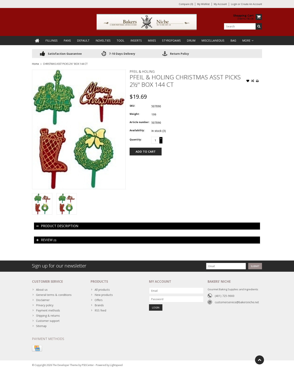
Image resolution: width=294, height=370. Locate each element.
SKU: (132, 105)
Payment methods (48, 310)
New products (104, 295)
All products (102, 289)
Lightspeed (116, 365)
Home (35, 64)
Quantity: (136, 139)
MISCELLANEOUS (212, 40)
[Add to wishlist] (248, 81)
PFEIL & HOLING (142, 71)
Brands (99, 305)
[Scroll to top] (259, 359)
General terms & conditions (54, 295)
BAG (233, 40)
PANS (67, 40)
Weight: (135, 114)
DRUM (191, 40)
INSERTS (136, 40)
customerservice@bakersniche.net (237, 302)
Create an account (251, 4)
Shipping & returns (48, 315)
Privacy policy (44, 305)
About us (42, 289)
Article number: (140, 122)
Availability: (137, 130)
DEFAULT (83, 40)
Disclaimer (43, 300)
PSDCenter (88, 365)
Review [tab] (48, 240)
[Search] (259, 26)
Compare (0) (186, 4)
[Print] (257, 81)
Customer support (48, 321)
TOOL (120, 40)
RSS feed (100, 310)
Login (234, 4)
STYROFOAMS (171, 40)
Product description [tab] (59, 226)
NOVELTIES (103, 40)
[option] (42, 204)
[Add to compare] (252, 81)
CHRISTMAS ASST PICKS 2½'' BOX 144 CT (65, 64)
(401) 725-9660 (224, 296)
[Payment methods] (37, 348)
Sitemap (41, 326)
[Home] (37, 40)
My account (220, 4)
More (246, 40)
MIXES (152, 40)
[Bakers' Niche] (147, 22)
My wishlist (203, 4)
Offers (99, 300)
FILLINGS (51, 40)
